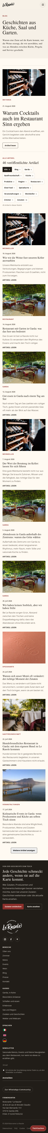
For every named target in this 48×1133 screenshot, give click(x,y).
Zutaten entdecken (13, 906)
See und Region (9, 1010)
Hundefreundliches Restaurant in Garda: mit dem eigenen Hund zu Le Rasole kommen (22, 746)
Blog (5, 973)
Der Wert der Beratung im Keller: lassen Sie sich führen (21, 465)
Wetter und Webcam (12, 1018)
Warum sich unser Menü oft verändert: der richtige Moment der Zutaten (23, 677)
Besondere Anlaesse (11, 997)
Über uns (7, 951)
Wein (5, 968)
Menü (5, 960)
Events (5, 964)
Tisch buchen (38, 1128)
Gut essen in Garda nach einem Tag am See (23, 397)
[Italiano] (5, 1030)
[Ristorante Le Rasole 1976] (8, 5)
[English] (5, 1035)
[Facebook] (11, 939)
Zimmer (6, 955)
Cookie (22, 1128)
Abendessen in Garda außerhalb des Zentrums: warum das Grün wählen (22, 535)
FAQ (15, 1128)
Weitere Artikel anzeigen (24, 850)
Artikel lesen (10, 145)
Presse (5, 977)
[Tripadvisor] (17, 939)
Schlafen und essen (11, 1001)
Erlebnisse (7, 1005)
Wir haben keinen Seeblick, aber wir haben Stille (22, 606)
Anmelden (8, 1077)
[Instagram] (5, 939)
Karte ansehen (33, 906)
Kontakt (6, 981)
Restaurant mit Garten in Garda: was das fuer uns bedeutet (22, 330)
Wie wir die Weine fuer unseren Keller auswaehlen (23, 259)
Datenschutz (7, 1128)
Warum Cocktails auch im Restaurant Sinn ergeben (23, 118)
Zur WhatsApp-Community (18, 1089)
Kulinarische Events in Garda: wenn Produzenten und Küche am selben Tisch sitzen (22, 816)
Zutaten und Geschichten (14, 1014)
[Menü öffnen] (42, 4)
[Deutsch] (5, 1041)
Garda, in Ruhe (9, 992)
